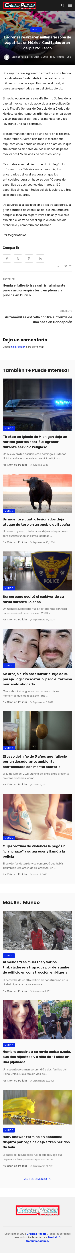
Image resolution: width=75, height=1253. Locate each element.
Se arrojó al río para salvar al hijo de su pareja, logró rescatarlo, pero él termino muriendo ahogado (37, 679)
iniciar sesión (18, 346)
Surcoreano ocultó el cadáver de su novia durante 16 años (33, 599)
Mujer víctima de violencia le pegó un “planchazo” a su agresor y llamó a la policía (34, 851)
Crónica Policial (19, 56)
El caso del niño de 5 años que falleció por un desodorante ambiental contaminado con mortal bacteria (35, 761)
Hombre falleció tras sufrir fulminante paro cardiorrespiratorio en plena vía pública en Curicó (34, 290)
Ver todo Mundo (35, 1179)
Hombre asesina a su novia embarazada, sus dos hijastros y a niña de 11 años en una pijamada (37, 1057)
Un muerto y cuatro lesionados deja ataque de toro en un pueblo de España (36, 522)
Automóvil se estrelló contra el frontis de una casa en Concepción (38, 319)
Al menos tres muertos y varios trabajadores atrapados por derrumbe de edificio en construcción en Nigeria (36, 967)
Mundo (36, 29)
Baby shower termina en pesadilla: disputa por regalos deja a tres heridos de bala (36, 1142)
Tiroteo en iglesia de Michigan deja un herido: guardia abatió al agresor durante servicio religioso (35, 442)
